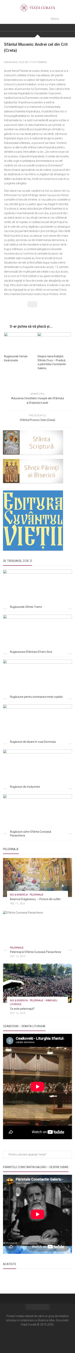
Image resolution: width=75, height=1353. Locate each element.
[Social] (37, 1336)
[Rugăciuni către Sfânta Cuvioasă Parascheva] (37, 813)
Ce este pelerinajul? (22, 1008)
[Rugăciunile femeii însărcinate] (20, 341)
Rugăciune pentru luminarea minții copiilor (36, 696)
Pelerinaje (36, 894)
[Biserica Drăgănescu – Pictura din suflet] (37, 877)
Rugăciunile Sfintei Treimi (26, 606)
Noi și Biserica (19, 894)
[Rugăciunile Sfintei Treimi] (37, 589)
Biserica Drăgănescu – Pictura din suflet (35, 899)
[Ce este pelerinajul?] (37, 983)
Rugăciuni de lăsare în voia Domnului (33, 741)
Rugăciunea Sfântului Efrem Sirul (31, 651)
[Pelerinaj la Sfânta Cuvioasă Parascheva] (37, 930)
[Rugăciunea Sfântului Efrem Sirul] (37, 634)
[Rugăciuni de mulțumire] (37, 768)
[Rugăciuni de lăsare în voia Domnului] (37, 723)
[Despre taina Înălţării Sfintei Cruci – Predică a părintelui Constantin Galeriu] (54, 341)
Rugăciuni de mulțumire (25, 786)
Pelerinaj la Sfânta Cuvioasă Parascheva (35, 952)
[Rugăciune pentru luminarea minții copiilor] (37, 679)
